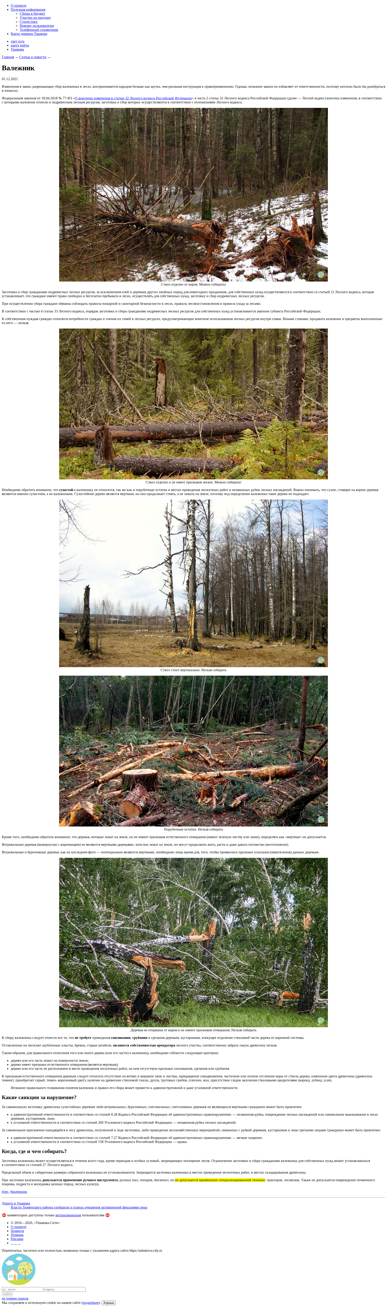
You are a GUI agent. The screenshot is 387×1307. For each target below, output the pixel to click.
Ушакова (17, 49)
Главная (8, 57)
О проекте (18, 5)
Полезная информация (28, 9)
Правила (17, 1231)
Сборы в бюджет (32, 13)
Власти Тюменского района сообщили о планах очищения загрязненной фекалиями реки (79, 1207)
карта (15, 45)
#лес (5, 1192)
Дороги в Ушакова (16, 1203)
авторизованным (68, 1215)
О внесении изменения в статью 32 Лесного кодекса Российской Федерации (133, 98)
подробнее (91, 1303)
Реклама (17, 1239)
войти (24, 45)
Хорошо (108, 1303)
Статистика (28, 21)
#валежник (18, 1192)
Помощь (17, 1235)
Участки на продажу (35, 17)
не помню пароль (15, 1298)
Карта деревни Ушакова (29, 34)
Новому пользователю (37, 26)
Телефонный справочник (39, 30)
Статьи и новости (32, 57)
